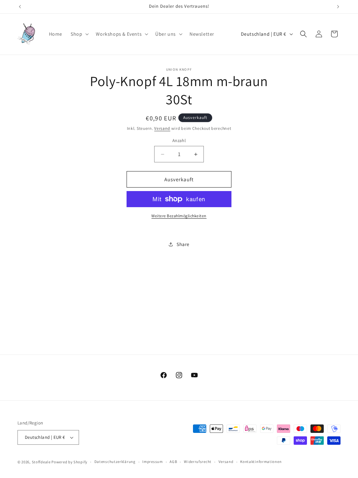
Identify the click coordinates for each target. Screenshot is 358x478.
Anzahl (179, 140)
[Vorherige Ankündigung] (20, 6)
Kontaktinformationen (260, 461)
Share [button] (183, 244)
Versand (162, 128)
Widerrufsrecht (198, 461)
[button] (79, 34)
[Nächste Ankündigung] (338, 6)
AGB (173, 461)
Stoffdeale (41, 461)
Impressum (152, 461)
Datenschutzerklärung (115, 461)
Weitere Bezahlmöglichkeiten (179, 215)
